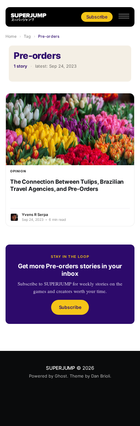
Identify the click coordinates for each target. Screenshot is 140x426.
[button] (124, 16)
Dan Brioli (100, 376)
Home (11, 36)
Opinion (18, 171)
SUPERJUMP (60, 368)
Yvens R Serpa (35, 214)
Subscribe (96, 17)
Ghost (61, 376)
